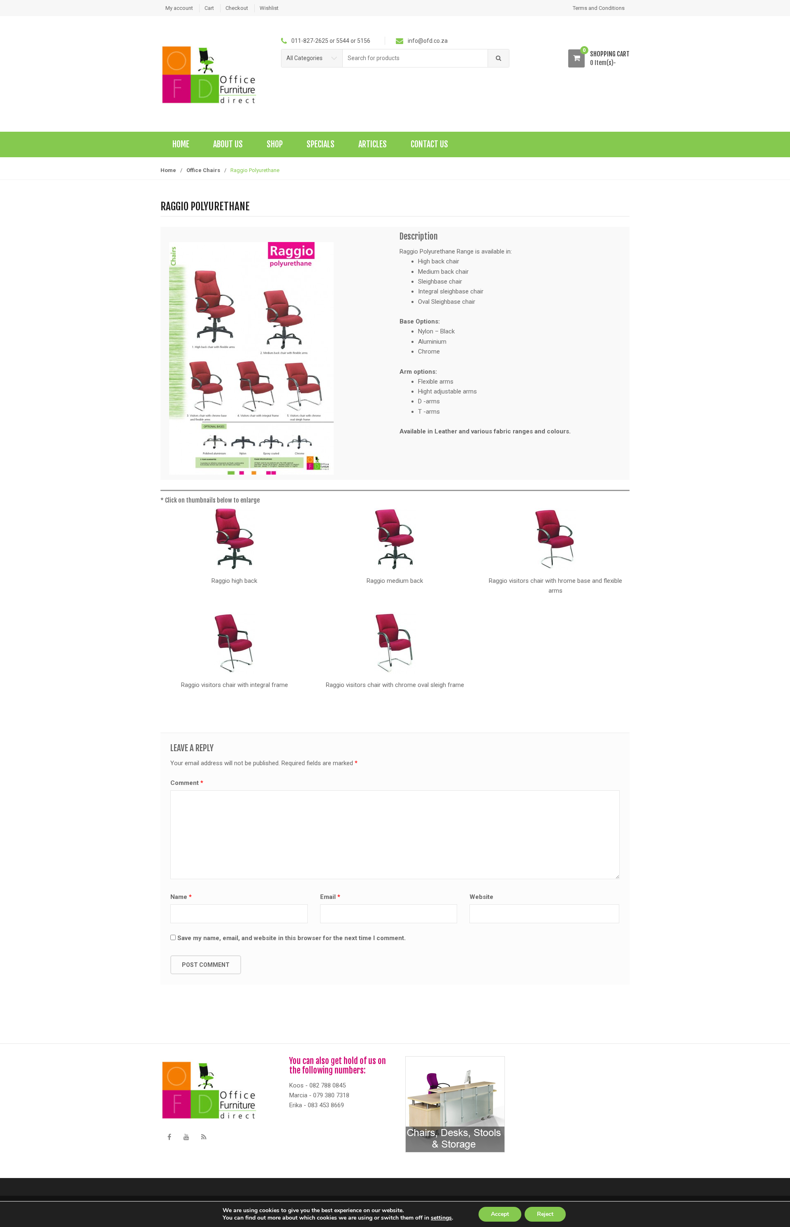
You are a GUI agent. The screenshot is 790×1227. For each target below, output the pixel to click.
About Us (228, 144)
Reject (545, 1214)
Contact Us (429, 144)
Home (180, 144)
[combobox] (415, 58)
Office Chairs (203, 170)
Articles (372, 144)
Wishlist (269, 8)
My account (179, 8)
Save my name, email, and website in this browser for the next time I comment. (291, 938)
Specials (321, 144)
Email (330, 897)
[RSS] (203, 1136)
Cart (209, 8)
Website (481, 897)
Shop (275, 144)
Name (181, 897)
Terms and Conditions (599, 8)
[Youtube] (186, 1136)
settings (441, 1218)
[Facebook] (169, 1136)
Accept (500, 1214)
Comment (186, 783)
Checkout (236, 8)
